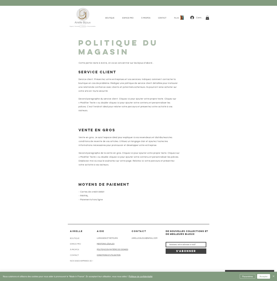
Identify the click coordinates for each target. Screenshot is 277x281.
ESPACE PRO (75, 244)
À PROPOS (74, 249)
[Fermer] (273, 276)
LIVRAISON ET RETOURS (107, 238)
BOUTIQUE (74, 238)
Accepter (264, 276)
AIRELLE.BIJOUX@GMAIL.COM (144, 238)
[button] (207, 17)
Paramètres (247, 276)
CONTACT (74, 255)
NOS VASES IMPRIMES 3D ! (81, 261)
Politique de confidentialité (140, 276)
